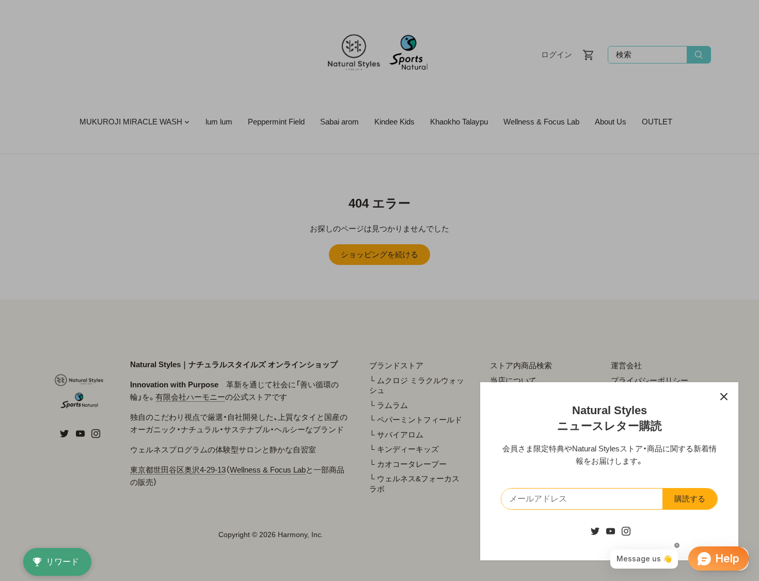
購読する (689, 498)
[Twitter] (595, 530)
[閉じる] (724, 396)
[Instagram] (626, 530)
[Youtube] (610, 530)
